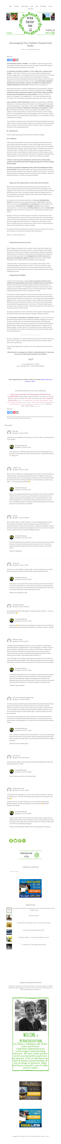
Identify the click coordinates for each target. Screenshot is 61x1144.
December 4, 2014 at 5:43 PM (20, 433)
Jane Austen (39, 416)
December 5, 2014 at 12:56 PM (21, 517)
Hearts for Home (42, 402)
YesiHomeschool (17, 605)
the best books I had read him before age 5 (23, 711)
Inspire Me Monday (33, 396)
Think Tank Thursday (49, 402)
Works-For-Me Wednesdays (44, 400)
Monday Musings (23, 396)
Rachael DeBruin (17, 788)
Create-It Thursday (36, 404)
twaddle (17, 418)
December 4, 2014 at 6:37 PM (23, 447)
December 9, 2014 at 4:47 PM (20, 641)
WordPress (43, 1136)
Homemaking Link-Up (28, 400)
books (13, 416)
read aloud (9, 418)
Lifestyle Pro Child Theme (25, 1136)
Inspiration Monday (14, 396)
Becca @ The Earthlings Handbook (22, 697)
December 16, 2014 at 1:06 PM (23, 772)
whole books (28, 418)
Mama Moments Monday (33, 394)
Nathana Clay (16, 639)
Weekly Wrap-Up (37, 406)
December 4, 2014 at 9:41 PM (23, 489)
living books (48, 416)
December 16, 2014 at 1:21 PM (23, 621)
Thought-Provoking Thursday (26, 402)
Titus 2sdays (28, 398)
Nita (14, 516)
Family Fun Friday (29, 406)
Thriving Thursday (19, 402)
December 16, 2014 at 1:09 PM (23, 813)
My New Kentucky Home (30, 23)
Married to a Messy (34, 915)
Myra (14, 431)
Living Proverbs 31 (43, 396)
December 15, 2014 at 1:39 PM (21, 790)
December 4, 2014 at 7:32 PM (20, 469)
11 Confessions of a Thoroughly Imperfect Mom (33, 944)
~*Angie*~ (15, 467)
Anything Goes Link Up (21, 400)
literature (43, 416)
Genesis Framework (36, 1136)
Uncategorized (22, 418)
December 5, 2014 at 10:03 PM (21, 606)
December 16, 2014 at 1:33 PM (23, 538)
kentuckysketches (19, 445)
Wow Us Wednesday (12, 402)
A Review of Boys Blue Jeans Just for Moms (33, 930)
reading (13, 418)
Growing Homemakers (37, 398)
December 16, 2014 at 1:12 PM (23, 730)
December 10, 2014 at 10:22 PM (21, 699)
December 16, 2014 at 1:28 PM (23, 579)
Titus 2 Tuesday (47, 398)
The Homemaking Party (29, 404)
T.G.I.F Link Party (43, 404)
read (52, 416)
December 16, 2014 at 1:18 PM (23, 670)
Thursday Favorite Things (36, 402)
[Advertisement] (30, 965)
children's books (25, 416)
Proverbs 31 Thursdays (21, 404)
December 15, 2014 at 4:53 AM (21, 757)
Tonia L (14, 563)
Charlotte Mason (18, 416)
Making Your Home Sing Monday (18, 394)
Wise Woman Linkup (36, 400)
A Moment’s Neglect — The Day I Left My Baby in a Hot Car (33, 937)
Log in (47, 1136)
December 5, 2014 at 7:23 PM (20, 565)
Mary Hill (15, 755)
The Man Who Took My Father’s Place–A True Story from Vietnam (33, 923)
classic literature (32, 416)
